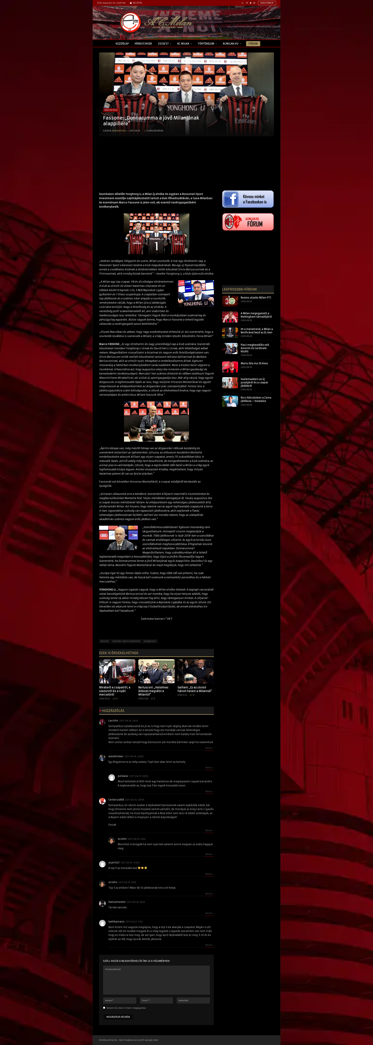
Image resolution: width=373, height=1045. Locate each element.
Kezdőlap (122, 43)
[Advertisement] (156, 167)
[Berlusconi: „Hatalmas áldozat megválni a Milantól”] (156, 671)
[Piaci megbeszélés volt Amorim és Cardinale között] (230, 348)
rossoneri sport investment (126, 641)
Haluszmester (117, 901)
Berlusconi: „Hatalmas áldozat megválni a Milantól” (153, 691)
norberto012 (119, 131)
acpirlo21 (114, 862)
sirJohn (122, 838)
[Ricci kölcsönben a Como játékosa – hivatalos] (230, 401)
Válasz (209, 748)
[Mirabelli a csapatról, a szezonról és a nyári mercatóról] (117, 671)
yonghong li (150, 641)
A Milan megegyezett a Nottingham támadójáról (256, 315)
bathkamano (116, 921)
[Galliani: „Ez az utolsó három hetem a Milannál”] (196, 671)
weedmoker (115, 756)
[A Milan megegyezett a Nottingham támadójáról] (230, 317)
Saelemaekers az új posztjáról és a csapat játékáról (254, 382)
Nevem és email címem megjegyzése (126, 1008)
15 (117, 698)
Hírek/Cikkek (143, 43)
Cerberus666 (116, 799)
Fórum (253, 43)
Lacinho (113, 720)
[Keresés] (242, 3)
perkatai (123, 776)
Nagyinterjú (111, 110)
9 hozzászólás (155, 131)
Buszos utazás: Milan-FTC (256, 297)
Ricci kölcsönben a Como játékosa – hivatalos (256, 399)
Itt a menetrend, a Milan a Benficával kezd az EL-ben (257, 331)
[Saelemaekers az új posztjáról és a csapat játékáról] (230, 382)
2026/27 (163, 43)
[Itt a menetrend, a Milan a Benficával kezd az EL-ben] (230, 332)
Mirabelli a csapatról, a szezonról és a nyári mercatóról (114, 691)
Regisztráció (267, 3)
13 (194, 695)
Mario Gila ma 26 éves (254, 363)
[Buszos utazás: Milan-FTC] (230, 301)
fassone (105, 641)
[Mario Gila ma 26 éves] (230, 367)
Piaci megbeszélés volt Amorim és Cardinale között (255, 348)
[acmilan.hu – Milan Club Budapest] (155, 22)
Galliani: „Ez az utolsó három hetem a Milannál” (195, 689)
